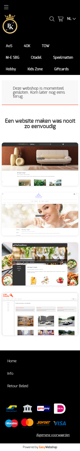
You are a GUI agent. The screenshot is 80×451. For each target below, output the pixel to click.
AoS (9, 46)
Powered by (40, 447)
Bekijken (28, 167)
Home (11, 361)
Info (10, 373)
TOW (45, 46)
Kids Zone (35, 69)
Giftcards (61, 69)
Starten (52, 167)
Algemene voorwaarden (53, 435)
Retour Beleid (17, 386)
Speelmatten (63, 57)
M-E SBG (12, 57)
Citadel (36, 57)
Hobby (11, 69)
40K (27, 46)
